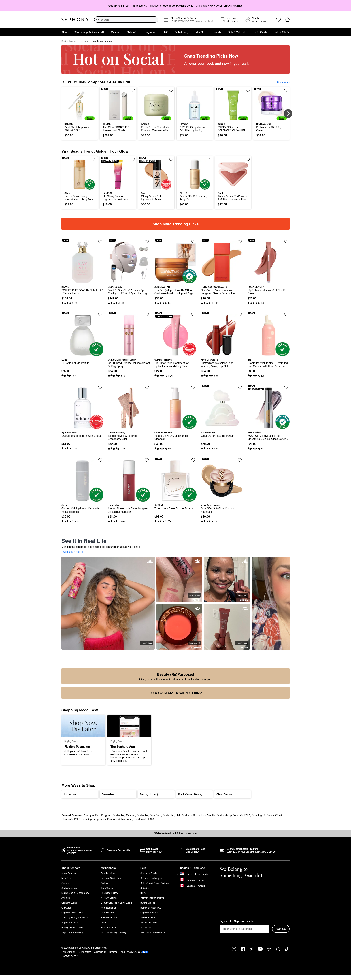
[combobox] (126, 19)
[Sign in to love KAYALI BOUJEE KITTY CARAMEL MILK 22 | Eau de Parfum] (100, 241)
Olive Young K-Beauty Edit (89, 32)
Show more (283, 82)
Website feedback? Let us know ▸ (175, 833)
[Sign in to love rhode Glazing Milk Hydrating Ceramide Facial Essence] (100, 460)
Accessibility (146, 927)
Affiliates (65, 897)
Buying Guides (68, 40)
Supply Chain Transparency (75, 892)
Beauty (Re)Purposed (72, 927)
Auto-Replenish (108, 907)
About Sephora (68, 873)
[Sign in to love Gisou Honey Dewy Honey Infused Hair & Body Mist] (94, 159)
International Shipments (152, 897)
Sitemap (113, 951)
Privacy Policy (68, 951)
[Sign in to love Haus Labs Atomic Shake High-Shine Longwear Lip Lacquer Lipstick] (147, 460)
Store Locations (148, 917)
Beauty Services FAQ (150, 907)
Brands (217, 32)
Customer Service (149, 873)
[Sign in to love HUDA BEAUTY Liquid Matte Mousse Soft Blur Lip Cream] (286, 241)
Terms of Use (84, 951)
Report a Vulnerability (72, 932)
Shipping (144, 887)
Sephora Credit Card (111, 878)
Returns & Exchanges (151, 878)
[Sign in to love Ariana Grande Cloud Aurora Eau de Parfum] (240, 387)
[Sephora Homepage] (74, 19)
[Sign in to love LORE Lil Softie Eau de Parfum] (100, 314)
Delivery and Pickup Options (154, 882)
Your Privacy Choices (131, 951)
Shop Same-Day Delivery (113, 932)
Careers (65, 882)
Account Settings (109, 897)
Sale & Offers (281, 32)
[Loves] (278, 19)
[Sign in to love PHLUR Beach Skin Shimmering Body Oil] (209, 159)
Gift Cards (261, 32)
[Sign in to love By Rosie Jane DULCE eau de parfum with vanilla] (100, 387)
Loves (104, 922)
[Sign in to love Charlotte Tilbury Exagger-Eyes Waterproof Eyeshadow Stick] (147, 387)
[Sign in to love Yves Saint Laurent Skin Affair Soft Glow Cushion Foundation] (240, 460)
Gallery (104, 882)
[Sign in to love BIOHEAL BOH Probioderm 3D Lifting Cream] (286, 90)
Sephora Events (69, 902)
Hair (165, 32)
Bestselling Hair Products (177, 815)
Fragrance (150, 32)
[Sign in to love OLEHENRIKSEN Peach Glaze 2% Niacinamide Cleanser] (193, 387)
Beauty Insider (108, 873)
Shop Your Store (109, 927)
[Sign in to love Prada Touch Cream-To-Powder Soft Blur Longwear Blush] (248, 159)
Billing (143, 892)
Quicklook (79, 117)
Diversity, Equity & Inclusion (75, 917)
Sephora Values (69, 887)
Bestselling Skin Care (149, 815)
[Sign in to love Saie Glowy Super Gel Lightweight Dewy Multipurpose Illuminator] (171, 159)
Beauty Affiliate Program (97, 815)
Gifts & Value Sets (238, 32)
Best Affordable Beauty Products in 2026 (130, 819)
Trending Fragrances (94, 819)
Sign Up (281, 929)
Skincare (132, 32)
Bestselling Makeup (124, 815)
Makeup (115, 32)
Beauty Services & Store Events (116, 902)
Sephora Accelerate (71, 922)
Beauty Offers (107, 912)
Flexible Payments (149, 922)
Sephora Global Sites (72, 912)
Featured (84, 40)
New (64, 32)
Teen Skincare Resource (152, 932)
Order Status (107, 887)
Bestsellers (199, 815)
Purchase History (109, 892)
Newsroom (66, 878)
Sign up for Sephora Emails (237, 921)
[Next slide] (288, 113)
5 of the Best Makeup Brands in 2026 (228, 815)
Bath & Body (181, 32)
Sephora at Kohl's (149, 912)
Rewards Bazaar (109, 917)
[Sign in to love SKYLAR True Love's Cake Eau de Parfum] (193, 460)
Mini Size (201, 32)
